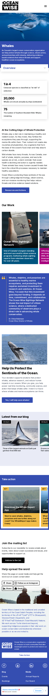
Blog (4, 672)
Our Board (30, 681)
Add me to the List (13, 560)
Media (28, 672)
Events (5, 676)
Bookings (6, 681)
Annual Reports (32, 676)
